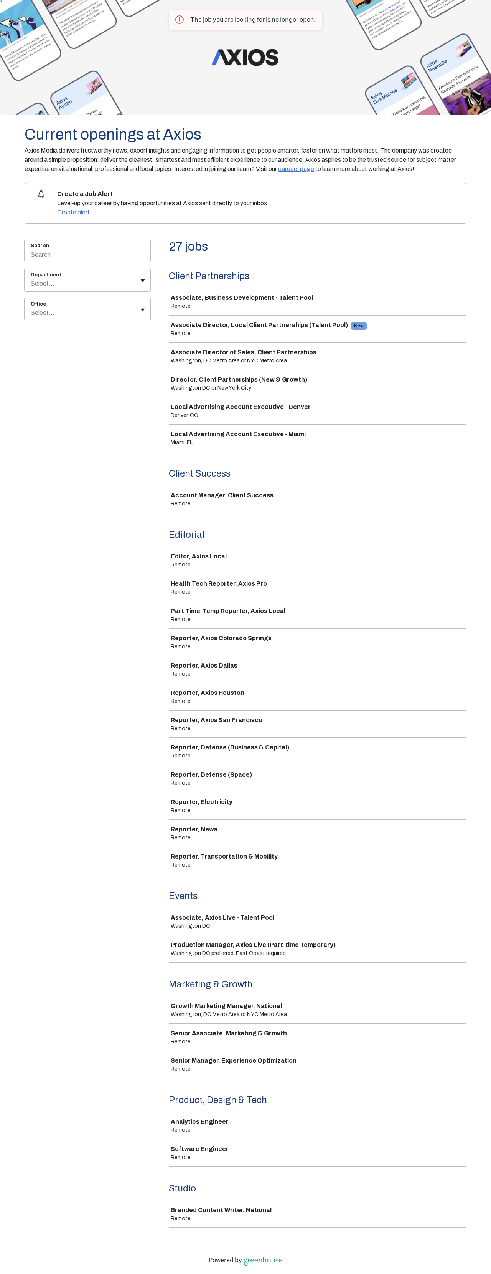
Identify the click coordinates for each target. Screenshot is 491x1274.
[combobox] (31, 283)
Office (38, 304)
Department (46, 274)
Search (40, 245)
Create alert (73, 212)
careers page (296, 169)
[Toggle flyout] (142, 280)
